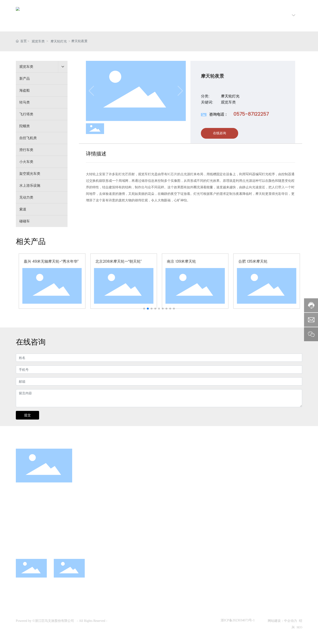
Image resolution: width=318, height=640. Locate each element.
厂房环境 (211, 491)
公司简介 (211, 482)
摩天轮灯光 (59, 41)
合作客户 (211, 508)
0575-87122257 (251, 114)
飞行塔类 (162, 500)
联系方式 (260, 482)
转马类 (160, 491)
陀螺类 (160, 508)
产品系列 (162, 468)
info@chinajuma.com (43, 542)
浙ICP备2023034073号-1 (238, 620)
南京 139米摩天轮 (181, 261)
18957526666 (48, 533)
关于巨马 (211, 468)
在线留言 (260, 491)
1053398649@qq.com (80, 542)
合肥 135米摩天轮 (252, 261)
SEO (299, 627)
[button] (144, 309)
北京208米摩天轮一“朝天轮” (118, 261)
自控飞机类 (163, 517)
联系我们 (260, 468)
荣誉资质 (211, 500)
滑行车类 (162, 526)
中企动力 (290, 621)
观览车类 (38, 41)
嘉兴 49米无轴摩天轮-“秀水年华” (50, 261)
